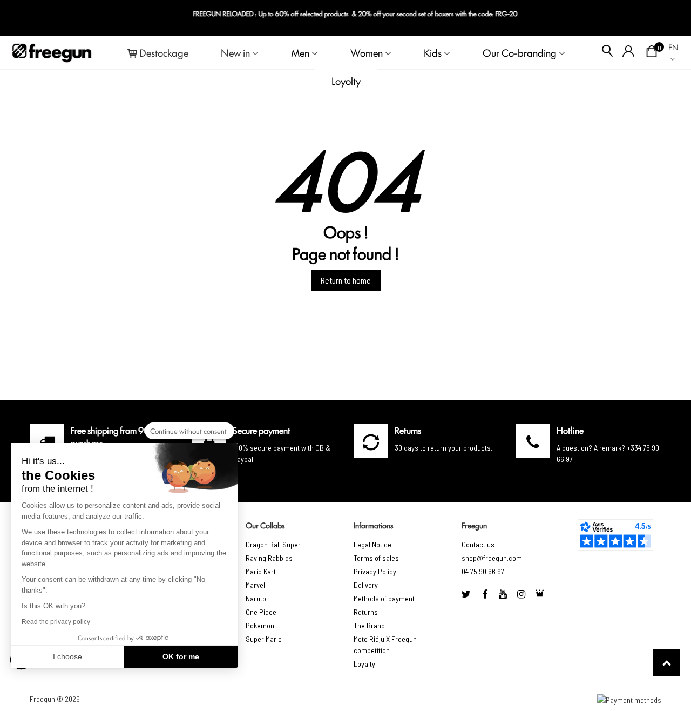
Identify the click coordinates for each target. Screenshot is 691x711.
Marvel (255, 584)
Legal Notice (372, 544)
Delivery (366, 584)
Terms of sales (376, 557)
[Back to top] (666, 662)
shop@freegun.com (492, 557)
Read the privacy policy (56, 622)
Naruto (256, 598)
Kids (433, 52)
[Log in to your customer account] (628, 52)
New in (235, 52)
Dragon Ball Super (273, 544)
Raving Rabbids (269, 557)
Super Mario (264, 638)
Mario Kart (261, 571)
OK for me (180, 656)
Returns (366, 611)
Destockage (163, 52)
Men (300, 52)
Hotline (570, 430)
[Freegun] (52, 52)
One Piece (261, 611)
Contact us (478, 544)
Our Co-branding (520, 52)
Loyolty (346, 80)
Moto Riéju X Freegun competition (385, 644)
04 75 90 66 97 (483, 571)
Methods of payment (384, 598)
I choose (67, 656)
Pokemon (260, 625)
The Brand (369, 625)
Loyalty (364, 663)
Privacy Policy (375, 571)
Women (366, 52)
